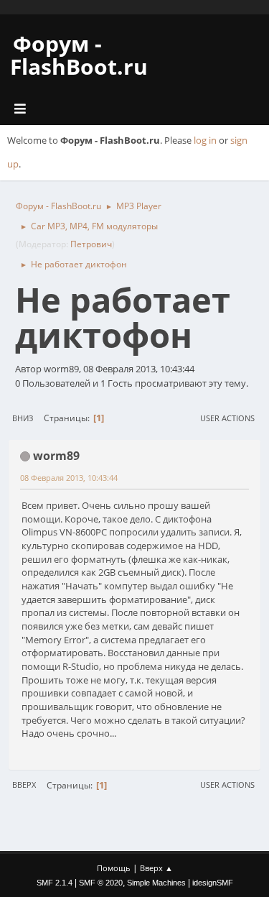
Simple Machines (156, 882)
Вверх (24, 784)
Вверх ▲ (156, 867)
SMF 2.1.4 (54, 882)
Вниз (22, 418)
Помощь (114, 867)
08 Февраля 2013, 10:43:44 (69, 477)
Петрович (91, 244)
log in (205, 140)
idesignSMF (212, 882)
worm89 (56, 456)
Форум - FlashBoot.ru (79, 55)
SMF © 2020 (101, 882)
